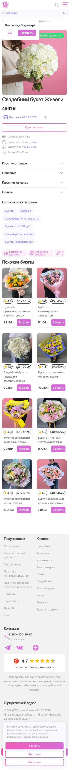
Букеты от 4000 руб (17, 226)
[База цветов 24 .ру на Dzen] (35, 647)
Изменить (27, 33)
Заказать (23, 322)
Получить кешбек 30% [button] (50, 35)
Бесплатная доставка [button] (15, 253)
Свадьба (25, 210)
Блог (7, 615)
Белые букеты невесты (19, 234)
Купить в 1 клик (34, 127)
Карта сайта (11, 601)
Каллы (40, 595)
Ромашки (42, 602)
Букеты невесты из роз (19, 241)
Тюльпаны (43, 553)
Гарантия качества (15, 182)
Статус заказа (12, 564)
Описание (9, 173)
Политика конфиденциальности (17, 573)
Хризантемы (44, 560)
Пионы (41, 574)
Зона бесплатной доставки (14, 555)
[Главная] (5, 4)
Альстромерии (46, 567)
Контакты (10, 594)
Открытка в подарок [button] (41, 253)
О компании (11, 546)
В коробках (44, 546)
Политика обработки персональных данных (18, 585)
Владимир (10, 13)
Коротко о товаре (14, 163)
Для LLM (9, 608)
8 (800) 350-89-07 (20, 634)
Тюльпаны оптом (47, 609)
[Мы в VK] (20, 647)
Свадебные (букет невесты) (22, 218)
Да (10, 33)
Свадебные (44, 581)
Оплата (7, 192)
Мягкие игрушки (47, 588)
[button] (28, 147)
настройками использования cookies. (28, 736)
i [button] (45, 117)
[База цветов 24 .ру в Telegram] (7, 647)
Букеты (9, 210)
